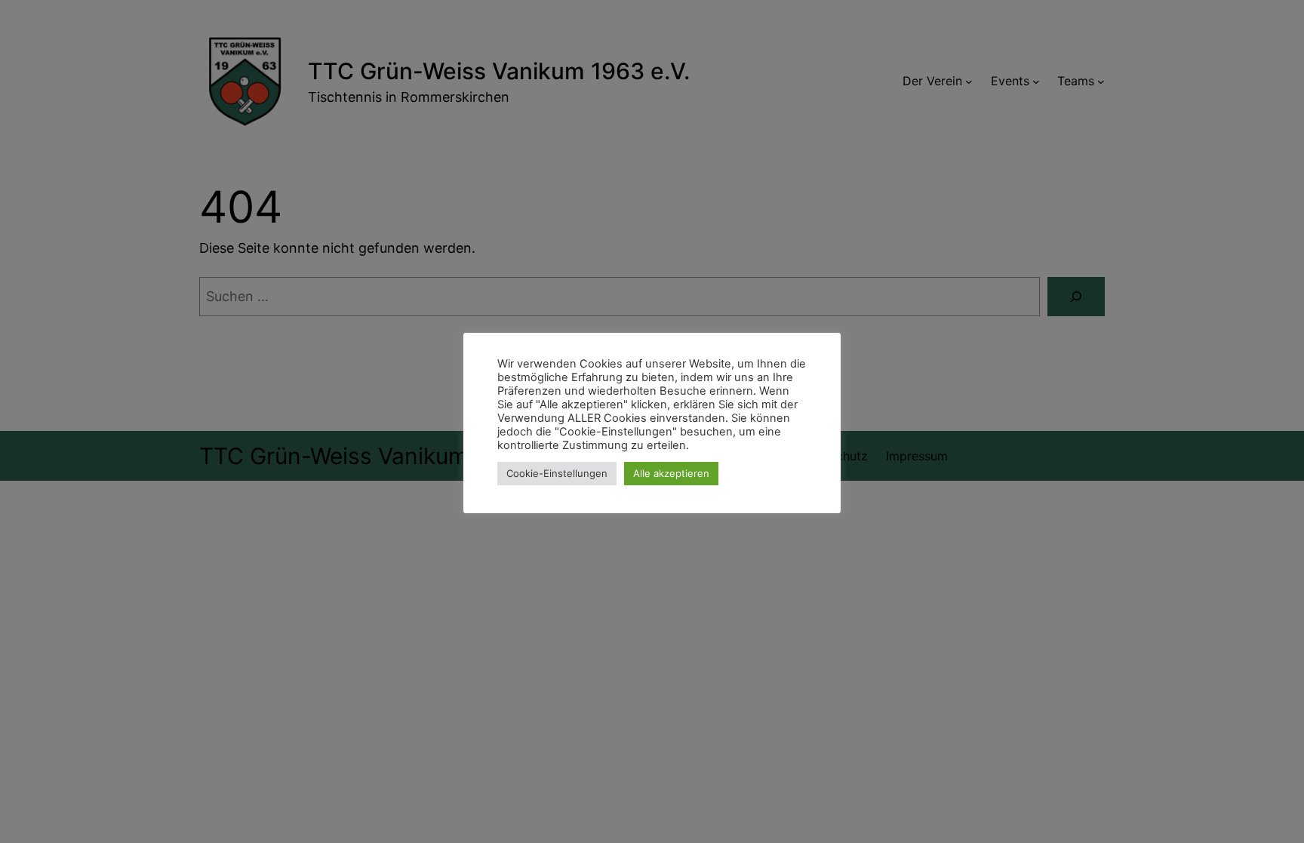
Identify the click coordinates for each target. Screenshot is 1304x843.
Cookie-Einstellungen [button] (556, 473)
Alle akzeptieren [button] (671, 473)
